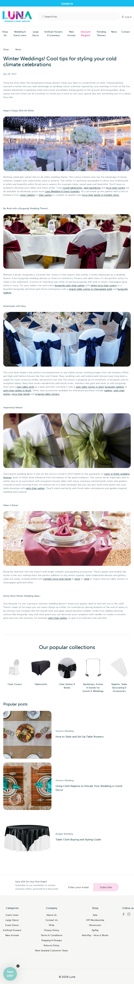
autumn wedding (65, 730)
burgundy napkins (114, 386)
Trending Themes (101, 33)
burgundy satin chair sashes (70, 285)
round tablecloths (72, 187)
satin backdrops (92, 187)
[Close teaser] (18, 966)
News (114, 31)
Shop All (5, 33)
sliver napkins (27, 194)
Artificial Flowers (12, 930)
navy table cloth (25, 386)
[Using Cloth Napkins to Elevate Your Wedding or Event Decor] (27, 786)
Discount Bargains (85, 33)
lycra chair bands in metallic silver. (100, 194)
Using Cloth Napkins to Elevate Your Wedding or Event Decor (89, 787)
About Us (52, 915)
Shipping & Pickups (51, 940)
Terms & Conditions (51, 935)
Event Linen (12, 915)
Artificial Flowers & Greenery (53, 33)
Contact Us (67, 3)
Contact (125, 31)
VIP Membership (95, 920)
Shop (6, 49)
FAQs (51, 925)
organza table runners (47, 394)
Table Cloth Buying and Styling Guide (78, 839)
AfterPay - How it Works (95, 935)
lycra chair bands (21, 394)
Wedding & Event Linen (20, 33)
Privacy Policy (51, 930)
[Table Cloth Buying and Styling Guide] (27, 837)
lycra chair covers (115, 187)
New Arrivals (71, 33)
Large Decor (35, 33)
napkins (108, 390)
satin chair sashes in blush (17, 390)
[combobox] (79, 16)
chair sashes (45, 194)
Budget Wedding (64, 833)
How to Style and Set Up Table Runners (80, 736)
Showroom (95, 925)
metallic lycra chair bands (57, 578)
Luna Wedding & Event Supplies (62, 191)
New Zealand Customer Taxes (51, 950)
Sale (95, 915)
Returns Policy (51, 945)
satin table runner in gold (89, 386)
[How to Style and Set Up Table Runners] (27, 735)
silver (77, 578)
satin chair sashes (35, 488)
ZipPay (95, 930)
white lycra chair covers (104, 285)
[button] (10, 974)
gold (86, 578)
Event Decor (12, 925)
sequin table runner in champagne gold (90, 289)
